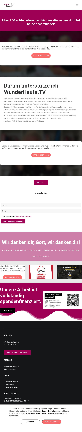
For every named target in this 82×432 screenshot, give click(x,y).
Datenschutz (10, 385)
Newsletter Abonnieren (13, 221)
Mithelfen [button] (8, 311)
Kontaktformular (12, 382)
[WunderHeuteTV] (9, 5)
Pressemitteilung (12, 387)
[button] (77, 5)
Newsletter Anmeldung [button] (17, 352)
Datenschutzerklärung (23, 216)
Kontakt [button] (41, 182)
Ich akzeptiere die (17, 216)
